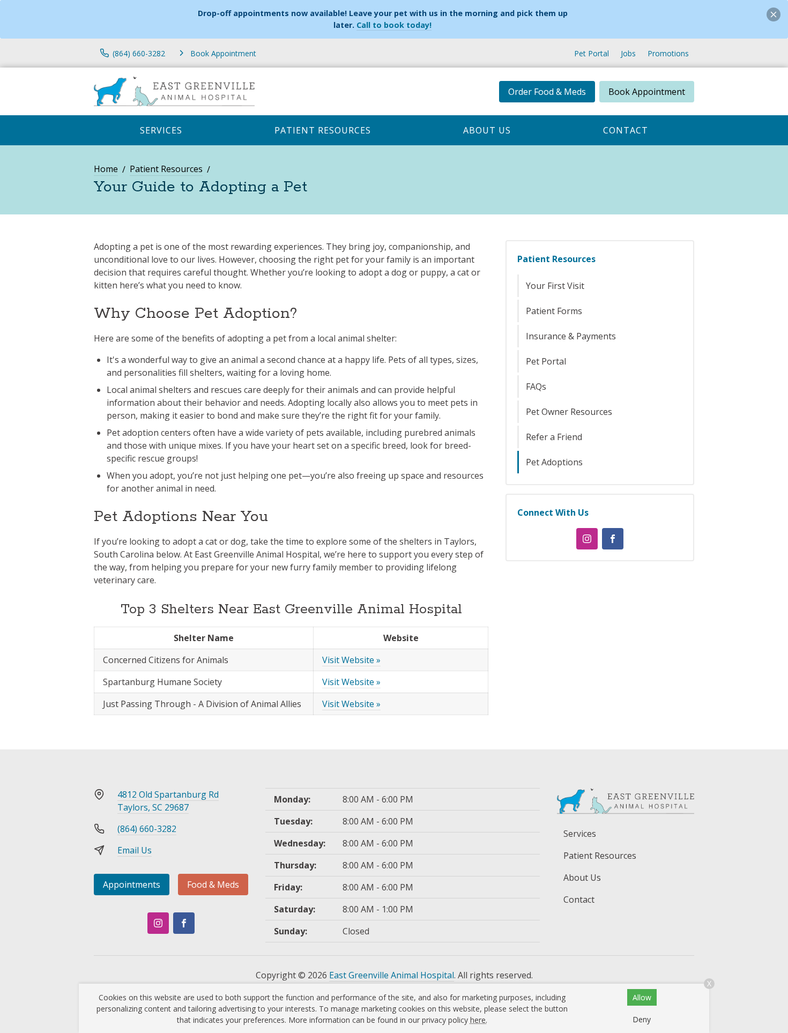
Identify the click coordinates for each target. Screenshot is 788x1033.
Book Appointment (646, 92)
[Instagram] (587, 538)
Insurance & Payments (571, 336)
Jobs (628, 53)
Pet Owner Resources (569, 412)
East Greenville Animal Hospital (391, 975)
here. (478, 1020)
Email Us (134, 850)
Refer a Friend (554, 437)
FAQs (536, 386)
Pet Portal (591, 53)
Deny (642, 1019)
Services (161, 130)
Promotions (668, 53)
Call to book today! (394, 25)
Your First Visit (555, 286)
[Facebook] (612, 538)
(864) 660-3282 (146, 829)
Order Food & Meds (547, 92)
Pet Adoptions (554, 462)
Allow (642, 997)
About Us (487, 130)
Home (106, 169)
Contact (625, 130)
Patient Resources (322, 130)
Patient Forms (554, 311)
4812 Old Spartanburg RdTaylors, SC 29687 (168, 801)
